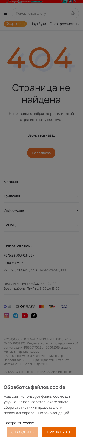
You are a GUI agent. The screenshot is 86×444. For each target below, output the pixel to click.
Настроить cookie (19, 422)
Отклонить (22, 432)
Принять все (59, 432)
